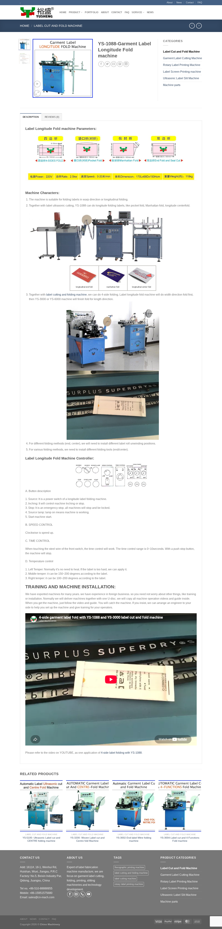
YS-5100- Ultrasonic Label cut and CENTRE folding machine (41, 839)
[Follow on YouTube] (89, 894)
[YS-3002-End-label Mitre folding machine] (133, 805)
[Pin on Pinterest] (120, 64)
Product (74, 12)
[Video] (37, 84)
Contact (190, 2)
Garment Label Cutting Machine (182, 58)
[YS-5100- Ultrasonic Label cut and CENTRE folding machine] (41, 805)
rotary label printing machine (129, 884)
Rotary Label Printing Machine (181, 64)
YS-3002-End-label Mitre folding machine (133, 839)
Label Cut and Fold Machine (58, 25)
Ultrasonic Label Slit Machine (181, 78)
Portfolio (91, 12)
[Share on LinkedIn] (126, 64)
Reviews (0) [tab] (52, 117)
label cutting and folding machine (66, 294)
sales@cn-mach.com (41, 897)
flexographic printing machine (129, 867)
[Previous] (38, 68)
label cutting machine (125, 878)
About (170, 2)
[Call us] (82, 894)
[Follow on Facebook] (70, 894)
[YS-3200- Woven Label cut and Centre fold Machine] (87, 805)
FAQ (200, 2)
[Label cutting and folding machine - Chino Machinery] (37, 12)
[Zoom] (37, 93)
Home (62, 12)
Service (137, 12)
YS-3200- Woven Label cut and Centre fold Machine (87, 839)
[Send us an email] (76, 894)
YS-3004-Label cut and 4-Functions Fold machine (179, 839)
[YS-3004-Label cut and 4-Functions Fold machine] (180, 805)
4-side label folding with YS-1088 (121, 752)
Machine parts (171, 85)
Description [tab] (31, 117)
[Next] (87, 68)
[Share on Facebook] (101, 64)
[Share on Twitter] (107, 64)
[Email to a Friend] (114, 64)
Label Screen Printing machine (182, 71)
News (179, 2)
